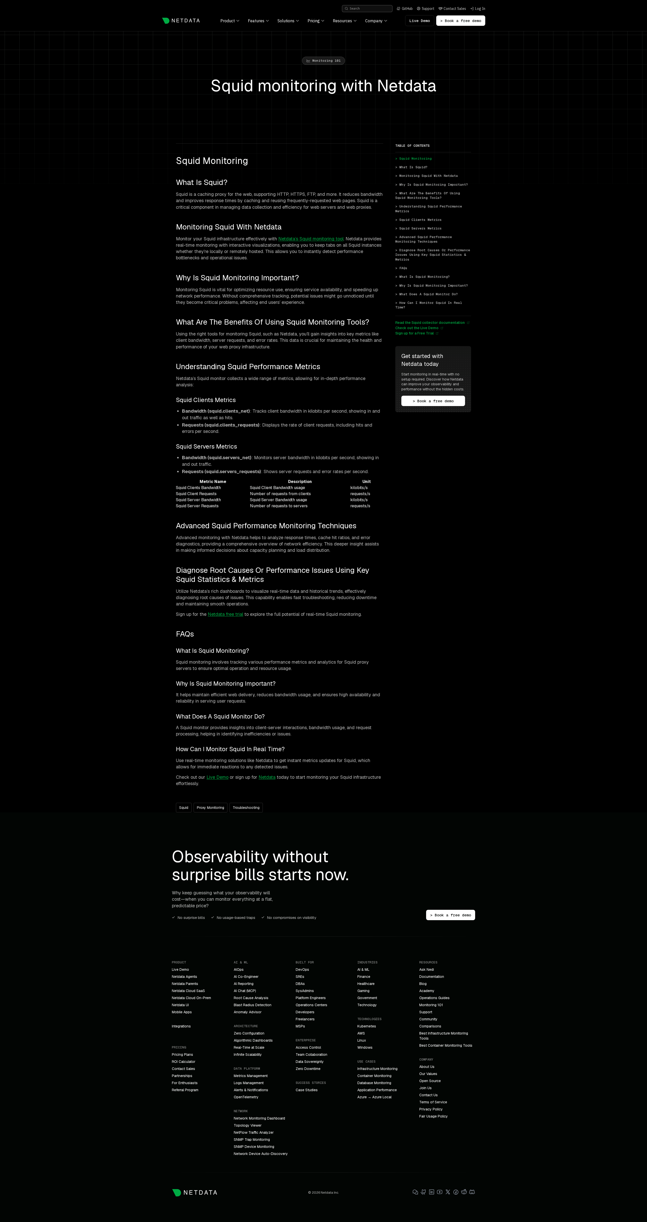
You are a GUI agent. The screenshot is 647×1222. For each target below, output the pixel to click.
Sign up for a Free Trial (414, 333)
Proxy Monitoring (210, 807)
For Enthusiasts (185, 1083)
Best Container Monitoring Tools (445, 1045)
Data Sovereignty (310, 1061)
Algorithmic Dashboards (253, 1040)
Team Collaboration (311, 1054)
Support (425, 1012)
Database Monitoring (374, 1083)
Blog (423, 983)
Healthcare (366, 983)
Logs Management (249, 1083)
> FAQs (401, 268)
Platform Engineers (311, 998)
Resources (342, 20)
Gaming (363, 990)
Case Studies (307, 1090)
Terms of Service (433, 1102)
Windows (365, 1047)
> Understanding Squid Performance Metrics (429, 208)
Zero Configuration (249, 1033)
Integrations (181, 1026)
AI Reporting (243, 983)
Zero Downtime (308, 1068)
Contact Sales (183, 1068)
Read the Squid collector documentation (430, 322)
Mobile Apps (182, 1012)
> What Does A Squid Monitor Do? (426, 294)
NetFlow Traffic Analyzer (254, 1132)
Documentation (431, 976)
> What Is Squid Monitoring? (422, 277)
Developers (305, 1012)
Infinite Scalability (248, 1054)
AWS (361, 1033)
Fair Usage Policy (433, 1116)
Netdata (267, 777)
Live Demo (419, 20)
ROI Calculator (183, 1061)
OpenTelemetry (246, 1097)
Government (367, 998)
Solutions (286, 20)
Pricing (314, 20)
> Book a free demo (460, 20)
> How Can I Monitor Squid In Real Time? (429, 305)
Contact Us (428, 1095)
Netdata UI (180, 1005)
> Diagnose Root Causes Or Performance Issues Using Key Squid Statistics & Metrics (433, 254)
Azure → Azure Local (374, 1097)
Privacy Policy (431, 1109)
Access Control (308, 1047)
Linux (361, 1040)
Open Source (430, 1081)
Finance (363, 976)
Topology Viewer (248, 1125)
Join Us (425, 1088)
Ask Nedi (426, 969)
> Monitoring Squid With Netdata (426, 176)
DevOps (302, 969)
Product (227, 20)
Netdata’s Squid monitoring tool (310, 239)
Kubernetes (366, 1026)
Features (256, 20)
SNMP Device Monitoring (254, 1146)
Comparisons (430, 1026)
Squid (183, 807)
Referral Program (185, 1090)
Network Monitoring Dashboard (259, 1118)
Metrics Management (251, 1075)
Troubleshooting (246, 807)
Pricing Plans (182, 1054)
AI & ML (363, 969)
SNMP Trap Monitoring (252, 1139)
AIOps (239, 969)
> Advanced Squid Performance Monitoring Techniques (424, 239)
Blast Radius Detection (252, 1005)
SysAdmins (305, 990)
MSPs (300, 1026)
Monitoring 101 (431, 1005)
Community (428, 1019)
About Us (426, 1066)
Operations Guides (434, 998)
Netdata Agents (184, 976)
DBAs (300, 983)
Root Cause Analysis (251, 998)
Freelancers (305, 1019)
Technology (367, 1005)
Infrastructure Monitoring (377, 1068)
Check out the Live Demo (416, 328)
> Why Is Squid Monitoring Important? (431, 184)
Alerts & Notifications (251, 1090)
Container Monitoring (374, 1075)
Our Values (428, 1073)
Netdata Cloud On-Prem (191, 998)
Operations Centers (311, 1005)
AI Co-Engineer (246, 976)
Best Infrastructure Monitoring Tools (443, 1036)
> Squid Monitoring (413, 158)
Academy (426, 990)
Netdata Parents (185, 983)
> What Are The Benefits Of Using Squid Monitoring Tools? (428, 195)
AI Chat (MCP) (245, 990)
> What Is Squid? (411, 167)
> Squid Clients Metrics (418, 219)
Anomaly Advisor (248, 1012)
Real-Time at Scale (249, 1047)
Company (374, 20)
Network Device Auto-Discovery (261, 1153)
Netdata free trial (225, 614)
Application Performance (377, 1090)
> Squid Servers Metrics (418, 228)
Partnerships (182, 1075)
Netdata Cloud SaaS (188, 990)
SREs (300, 976)
